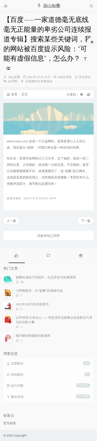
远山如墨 (14, 77)
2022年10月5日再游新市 (32, 304)
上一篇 (11, 221)
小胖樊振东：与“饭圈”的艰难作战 (39, 291)
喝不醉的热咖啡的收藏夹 (33, 336)
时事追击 (47, 81)
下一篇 (85, 221)
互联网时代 (32, 81)
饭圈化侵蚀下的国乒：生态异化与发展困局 (46, 277)
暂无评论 (85, 77)
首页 (14, 94)
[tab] (16, 255)
